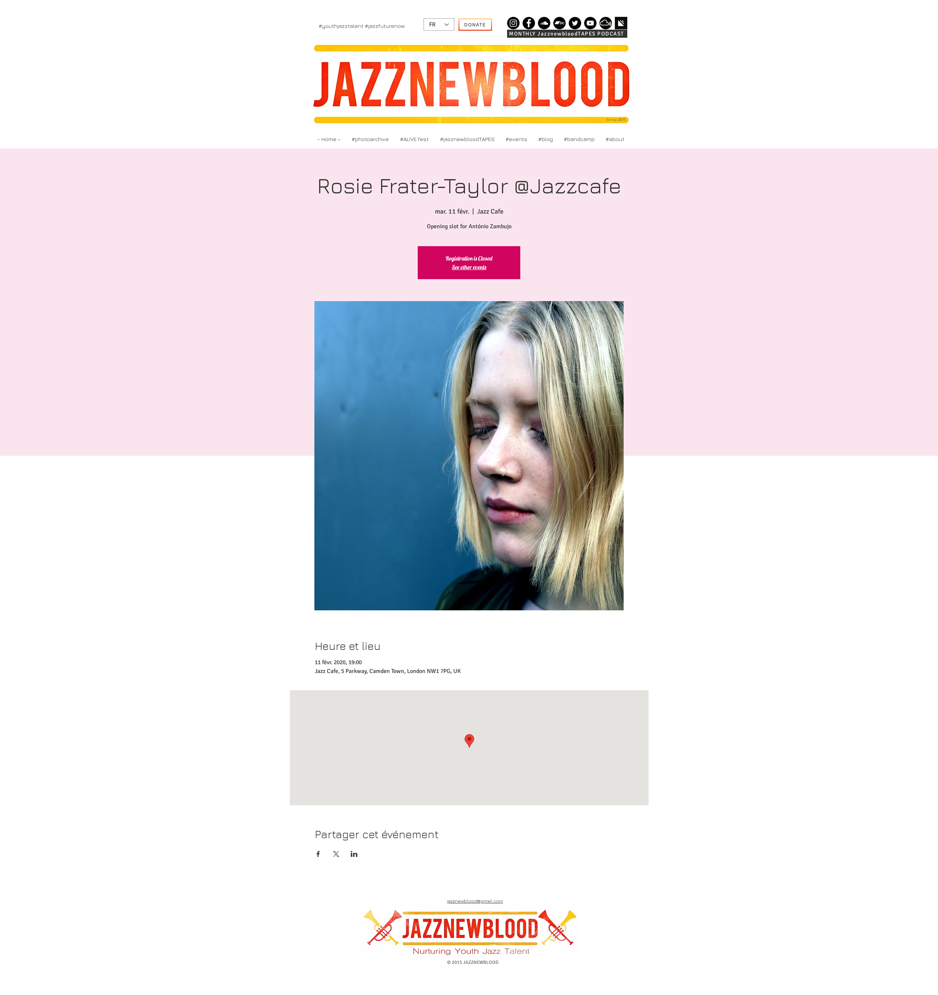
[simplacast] (621, 23)
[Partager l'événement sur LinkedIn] (354, 854)
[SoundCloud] (544, 23)
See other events (469, 267)
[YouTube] (590, 23)
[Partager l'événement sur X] (336, 854)
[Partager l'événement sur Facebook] (318, 854)
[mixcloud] (605, 23)
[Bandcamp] (559, 23)
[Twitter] (575, 23)
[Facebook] (528, 23)
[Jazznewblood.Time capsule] (513, 23)
